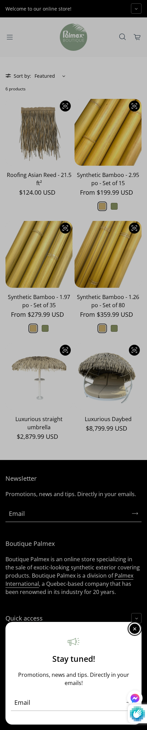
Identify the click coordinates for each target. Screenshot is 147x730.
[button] (135, 699)
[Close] (135, 629)
